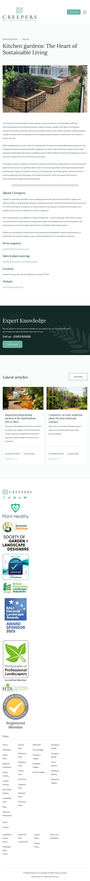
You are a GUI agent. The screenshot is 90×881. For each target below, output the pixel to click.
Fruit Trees (22, 779)
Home (5, 745)
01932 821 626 (31, 262)
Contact (6, 827)
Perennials (37, 745)
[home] (19, 14)
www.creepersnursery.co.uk (13, 287)
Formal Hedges (39, 772)
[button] (84, 12)
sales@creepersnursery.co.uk (14, 262)
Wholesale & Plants (10, 39)
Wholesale (7, 750)
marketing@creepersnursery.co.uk (16, 249)
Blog (4, 807)
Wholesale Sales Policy (7, 850)
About (5, 822)
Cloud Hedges (38, 750)
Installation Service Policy (7, 838)
